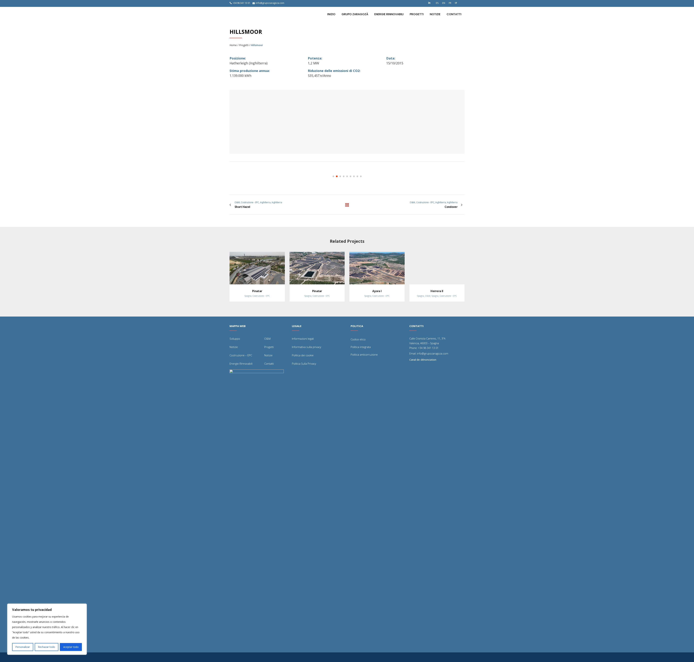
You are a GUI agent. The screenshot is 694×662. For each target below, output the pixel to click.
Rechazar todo (46, 647)
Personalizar (22, 647)
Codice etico (358, 339)
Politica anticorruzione (364, 354)
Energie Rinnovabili (241, 363)
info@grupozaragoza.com (270, 3)
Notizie (234, 347)
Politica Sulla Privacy (304, 363)
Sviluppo (235, 338)
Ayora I (377, 291)
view (257, 268)
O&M (267, 338)
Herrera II (436, 291)
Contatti (269, 363)
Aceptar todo (71, 647)
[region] (47, 629)
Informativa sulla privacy (306, 347)
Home (233, 45)
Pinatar (257, 291)
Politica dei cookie (303, 355)
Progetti (244, 45)
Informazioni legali (303, 338)
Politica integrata (361, 347)
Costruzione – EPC (241, 355)
